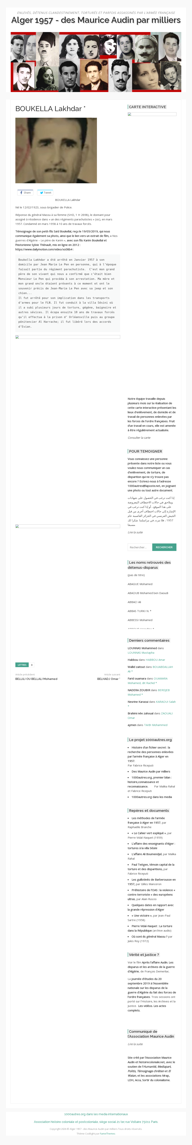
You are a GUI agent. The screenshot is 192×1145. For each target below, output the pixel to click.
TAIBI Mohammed (155, 725)
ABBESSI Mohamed (140, 620)
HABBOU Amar (155, 660)
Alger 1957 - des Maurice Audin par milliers (96, 20)
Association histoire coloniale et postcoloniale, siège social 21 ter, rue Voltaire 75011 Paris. (96, 1122)
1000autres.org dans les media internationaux (96, 1114)
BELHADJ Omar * (108, 679)
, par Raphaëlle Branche (147, 822)
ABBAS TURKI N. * (139, 611)
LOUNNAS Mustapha (141, 652)
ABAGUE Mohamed (140, 584)
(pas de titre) (136, 575)
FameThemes (107, 1133)
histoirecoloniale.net (152, 1062)
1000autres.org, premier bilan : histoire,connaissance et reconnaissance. (150, 781)
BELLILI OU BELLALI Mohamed (36, 679)
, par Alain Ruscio (151, 894)
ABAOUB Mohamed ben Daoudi (148, 593)
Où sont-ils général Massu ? (150, 936)
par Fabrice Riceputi (151, 869)
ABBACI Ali (134, 602)
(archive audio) (162, 930)
